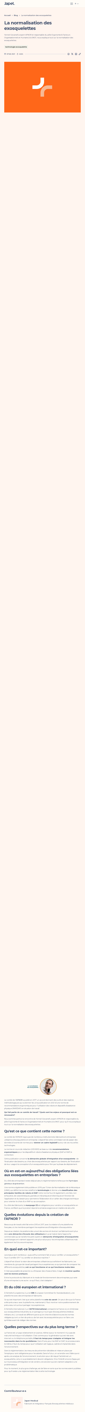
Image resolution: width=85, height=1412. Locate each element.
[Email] (80, 54)
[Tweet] (72, 54)
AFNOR (19, 1100)
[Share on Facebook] (68, 54)
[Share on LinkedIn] (76, 54)
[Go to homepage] (9, 3)
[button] (71, 3)
